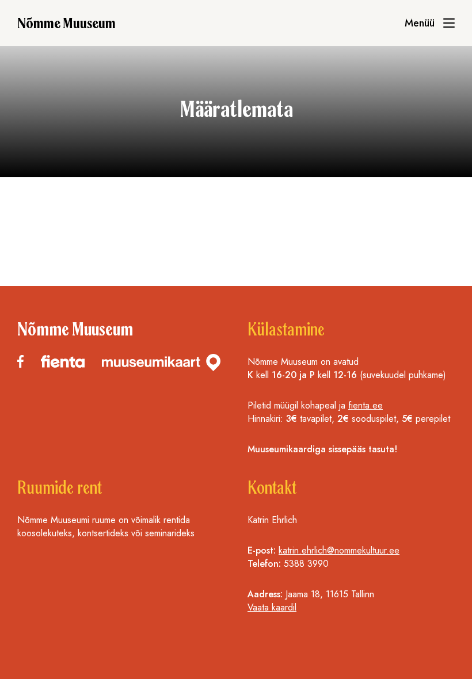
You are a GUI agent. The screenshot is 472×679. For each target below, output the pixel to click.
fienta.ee (365, 405)
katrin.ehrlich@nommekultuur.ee (339, 550)
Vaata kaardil (272, 607)
